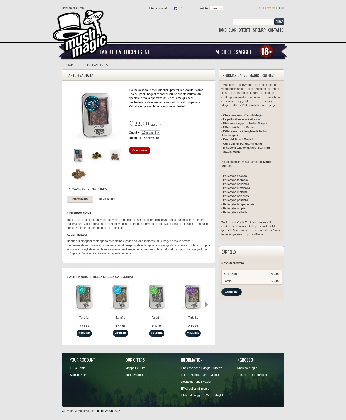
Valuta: (204, 8)
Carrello (228, 252)
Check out (231, 292)
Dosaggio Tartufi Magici (196, 381)
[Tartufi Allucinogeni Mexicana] (84, 297)
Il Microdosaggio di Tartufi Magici (245, 123)
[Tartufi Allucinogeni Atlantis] (193, 297)
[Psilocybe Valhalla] (78, 155)
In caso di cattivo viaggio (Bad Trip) (246, 147)
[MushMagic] (82, 32)
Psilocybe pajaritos (236, 196)
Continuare (139, 150)
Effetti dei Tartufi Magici (238, 127)
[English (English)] (260, 8)
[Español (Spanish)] (269, 8)
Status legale (232, 151)
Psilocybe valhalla (235, 212)
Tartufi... (84, 317)
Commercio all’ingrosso (252, 375)
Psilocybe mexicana (236, 188)
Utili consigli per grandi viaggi (242, 143)
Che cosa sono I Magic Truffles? (201, 368)
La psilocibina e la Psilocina (241, 119)
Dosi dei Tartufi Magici (238, 139)
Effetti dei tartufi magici (195, 388)
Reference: (136, 137)
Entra (81, 8)
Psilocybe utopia (234, 208)
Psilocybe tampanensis (238, 204)
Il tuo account (158, 8)
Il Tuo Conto (77, 368)
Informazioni (80, 199)
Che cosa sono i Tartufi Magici (243, 115)
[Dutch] (282, 8)
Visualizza (84, 333)
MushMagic (85, 410)
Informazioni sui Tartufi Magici (200, 375)
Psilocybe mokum (235, 192)
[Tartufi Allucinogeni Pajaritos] (156, 297)
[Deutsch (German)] (273, 8)
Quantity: (134, 132)
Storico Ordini (78, 375)
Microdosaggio (233, 51)
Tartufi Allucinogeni (124, 51)
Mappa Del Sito (135, 368)
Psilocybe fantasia (235, 180)
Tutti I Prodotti (134, 375)
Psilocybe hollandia (236, 184)
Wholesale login (247, 368)
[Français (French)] (264, 8)
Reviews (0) (107, 199)
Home (71, 65)
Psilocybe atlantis (235, 176)
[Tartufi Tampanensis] (120, 297)
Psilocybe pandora (235, 200)
